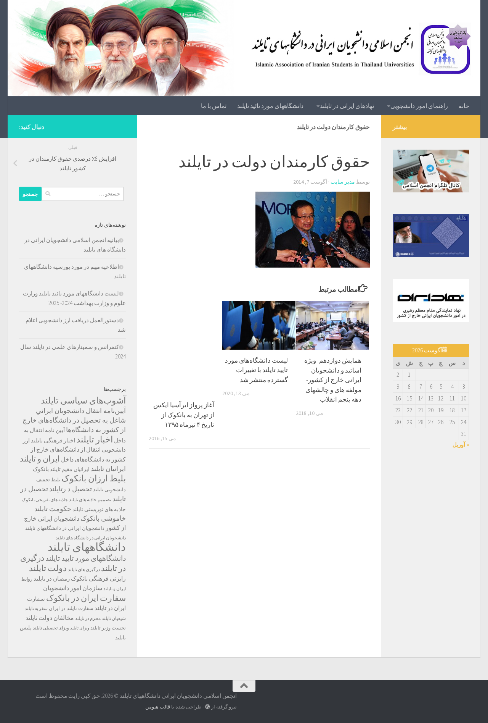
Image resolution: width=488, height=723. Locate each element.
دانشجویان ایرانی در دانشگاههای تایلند (64, 528)
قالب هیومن (157, 707)
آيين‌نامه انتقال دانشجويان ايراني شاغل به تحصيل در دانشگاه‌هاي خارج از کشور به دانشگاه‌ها (74, 420)
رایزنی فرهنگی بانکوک (98, 578)
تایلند (98, 489)
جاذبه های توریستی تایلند (99, 509)
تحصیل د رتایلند (70, 488)
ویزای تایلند (79, 628)
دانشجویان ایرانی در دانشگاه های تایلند (91, 538)
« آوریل (461, 444)
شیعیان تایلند (114, 618)
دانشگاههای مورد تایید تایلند (85, 558)
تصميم (104, 499)
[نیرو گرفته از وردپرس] (207, 706)
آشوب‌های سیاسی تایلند (83, 400)
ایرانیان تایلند (108, 469)
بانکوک (41, 469)
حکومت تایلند (52, 508)
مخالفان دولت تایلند (50, 617)
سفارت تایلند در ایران (71, 608)
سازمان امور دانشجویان (72, 588)
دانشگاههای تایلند (87, 547)
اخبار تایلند (94, 439)
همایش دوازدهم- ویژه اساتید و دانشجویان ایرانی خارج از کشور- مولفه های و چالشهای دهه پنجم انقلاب (332, 379)
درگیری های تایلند (84, 569)
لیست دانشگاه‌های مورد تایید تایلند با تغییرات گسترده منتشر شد (256, 370)
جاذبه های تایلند (82, 499)
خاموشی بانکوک (103, 518)
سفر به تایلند (36, 608)
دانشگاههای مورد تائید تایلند (270, 106)
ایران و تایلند (40, 459)
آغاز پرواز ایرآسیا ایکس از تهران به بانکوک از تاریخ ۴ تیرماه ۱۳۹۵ (183, 415)
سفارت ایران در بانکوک (86, 597)
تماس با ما (213, 106)
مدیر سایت (343, 181)
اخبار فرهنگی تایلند (53, 440)
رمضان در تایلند (52, 578)
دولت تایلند (48, 568)
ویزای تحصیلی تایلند (51, 628)
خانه (464, 106)
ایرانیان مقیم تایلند (70, 469)
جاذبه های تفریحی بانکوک (45, 499)
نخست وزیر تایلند (108, 628)
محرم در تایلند (88, 618)
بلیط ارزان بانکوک (93, 478)
